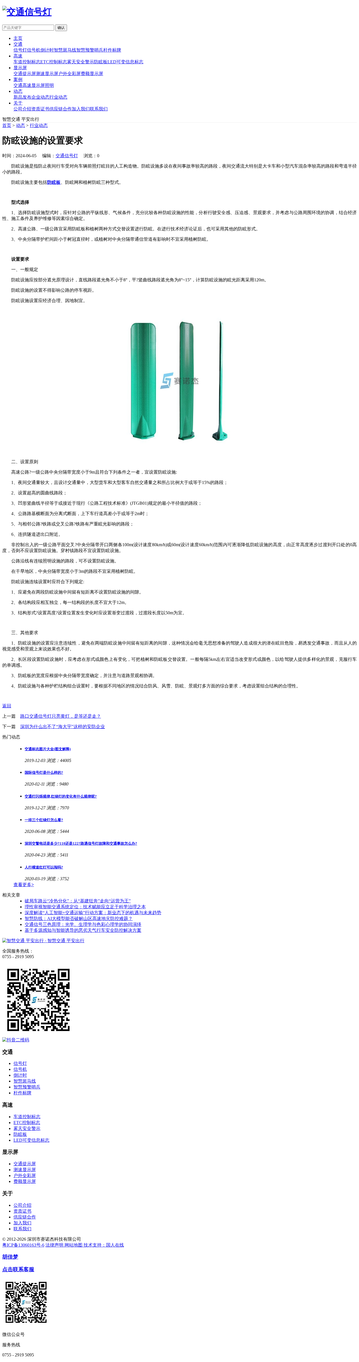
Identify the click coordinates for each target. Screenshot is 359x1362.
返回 (6, 705)
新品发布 (22, 97)
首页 (6, 125)
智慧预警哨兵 (89, 50)
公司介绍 (22, 108)
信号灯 (20, 50)
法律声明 (55, 1245)
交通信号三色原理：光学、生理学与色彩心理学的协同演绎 (83, 924)
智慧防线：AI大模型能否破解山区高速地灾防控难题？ (79, 918)
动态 (17, 91)
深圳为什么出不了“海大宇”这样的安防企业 (62, 726)
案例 (17, 79)
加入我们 (81, 108)
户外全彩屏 (69, 73)
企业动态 (40, 97)
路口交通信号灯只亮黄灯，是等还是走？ (60, 716)
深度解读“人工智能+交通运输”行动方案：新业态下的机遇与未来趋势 (93, 912)
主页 (17, 38)
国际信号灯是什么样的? (44, 772)
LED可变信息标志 (125, 61)
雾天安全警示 (80, 61)
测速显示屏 (47, 73)
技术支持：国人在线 (104, 1245)
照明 (49, 85)
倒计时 (47, 50)
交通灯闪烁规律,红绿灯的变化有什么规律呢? (61, 796)
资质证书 (40, 108)
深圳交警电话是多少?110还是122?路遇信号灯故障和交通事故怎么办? (81, 843)
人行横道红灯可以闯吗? (44, 867)
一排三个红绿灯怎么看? (44, 820)
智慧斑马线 (65, 50)
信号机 (33, 50)
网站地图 (74, 1245)
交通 (17, 44)
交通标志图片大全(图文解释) (48, 749)
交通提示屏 (24, 73)
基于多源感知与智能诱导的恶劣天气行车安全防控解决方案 (83, 930)
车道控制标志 (26, 61)
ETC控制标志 (53, 61)
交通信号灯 (67, 155)
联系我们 (99, 108)
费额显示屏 (92, 73)
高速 (17, 56)
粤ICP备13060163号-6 (23, 1245)
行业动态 (58, 97)
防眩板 (100, 61)
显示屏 (20, 67)
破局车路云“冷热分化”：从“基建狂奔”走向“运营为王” (78, 900)
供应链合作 (60, 108)
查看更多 (23, 884)
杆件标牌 (112, 50)
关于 (17, 103)
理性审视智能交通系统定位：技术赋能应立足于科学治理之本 (85, 906)
